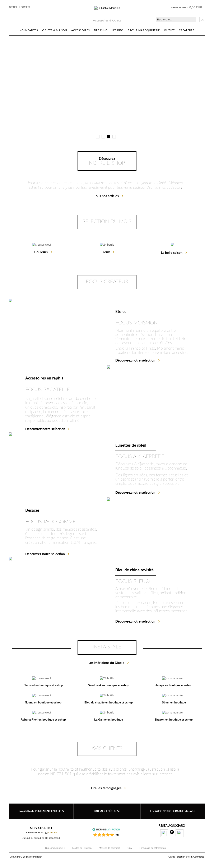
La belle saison (171, 252)
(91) (117, 835)
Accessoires (80, 30)
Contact (52, 832)
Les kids (118, 30)
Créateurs (187, 30)
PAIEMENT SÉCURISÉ (107, 811)
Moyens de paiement (109, 848)
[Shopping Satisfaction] (106, 830)
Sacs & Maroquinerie (144, 30)
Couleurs (41, 252)
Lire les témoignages (106, 788)
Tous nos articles (106, 196)
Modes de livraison (82, 848)
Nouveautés (28, 30)
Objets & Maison (54, 30)
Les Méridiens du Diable (106, 662)
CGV (129, 848)
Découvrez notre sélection (45, 554)
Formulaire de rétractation (152, 848)
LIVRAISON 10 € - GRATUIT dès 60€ (172, 811)
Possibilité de (41, 811)
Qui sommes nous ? (55, 848)
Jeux (106, 252)
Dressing (101, 30)
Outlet (169, 30)
